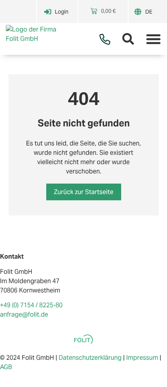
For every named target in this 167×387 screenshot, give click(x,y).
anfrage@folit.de (24, 314)
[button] (153, 39)
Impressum (142, 358)
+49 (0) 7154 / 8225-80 (31, 305)
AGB (6, 367)
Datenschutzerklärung (90, 358)
